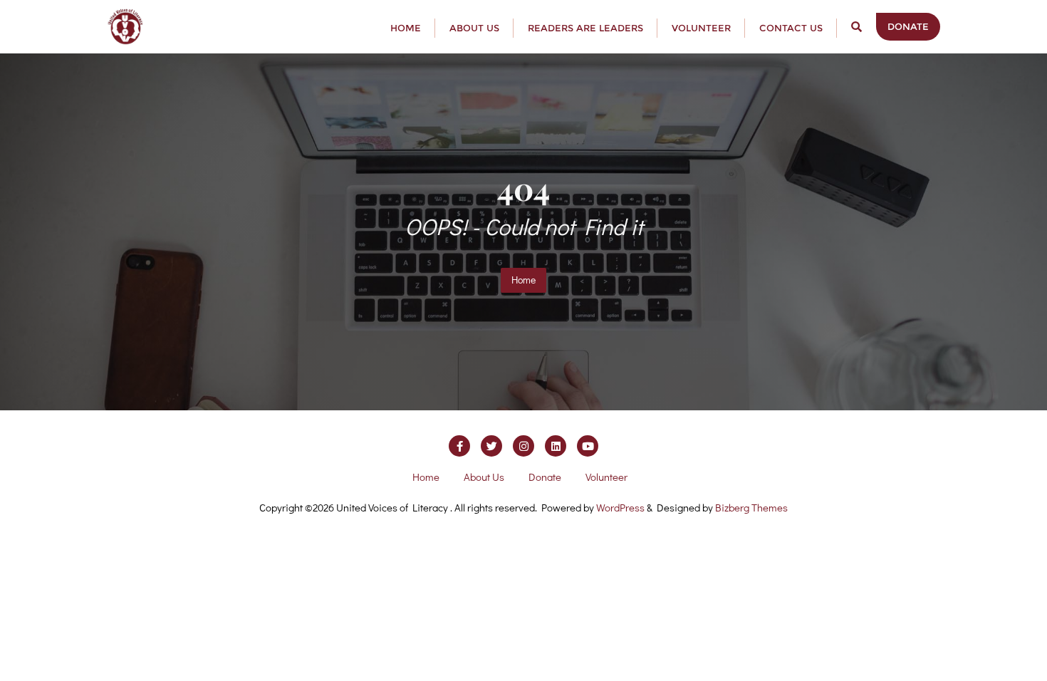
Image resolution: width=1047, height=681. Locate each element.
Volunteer (606, 476)
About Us (484, 476)
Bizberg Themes (751, 507)
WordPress (620, 507)
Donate (908, 26)
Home (523, 279)
